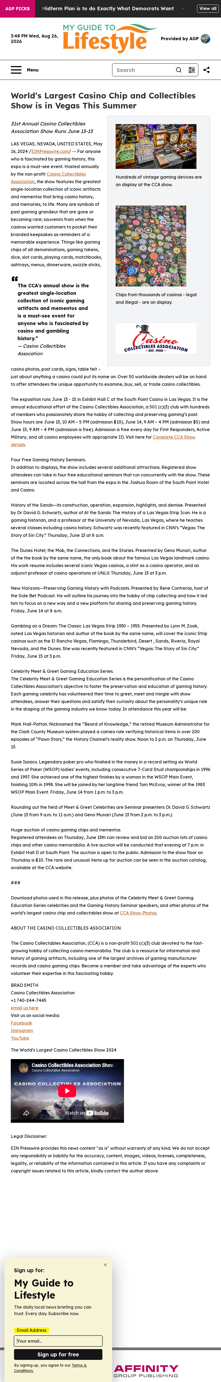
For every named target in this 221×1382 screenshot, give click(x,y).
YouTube (20, 1038)
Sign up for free (58, 1354)
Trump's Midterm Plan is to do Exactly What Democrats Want (97, 8)
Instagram (22, 1030)
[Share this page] (206, 69)
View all (207, 8)
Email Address (31, 1330)
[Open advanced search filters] (191, 70)
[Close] (105, 1264)
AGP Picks (17, 8)
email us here (25, 1008)
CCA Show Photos (138, 913)
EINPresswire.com (50, 151)
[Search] (178, 70)
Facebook (21, 1023)
